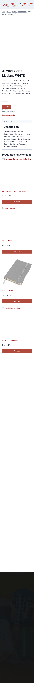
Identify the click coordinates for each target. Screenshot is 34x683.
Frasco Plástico (8, 241)
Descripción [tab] (8, 121)
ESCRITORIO (11, 111)
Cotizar (6, 106)
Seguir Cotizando (8, 115)
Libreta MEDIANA (8, 290)
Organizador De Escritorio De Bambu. (16, 191)
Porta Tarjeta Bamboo (10, 340)
